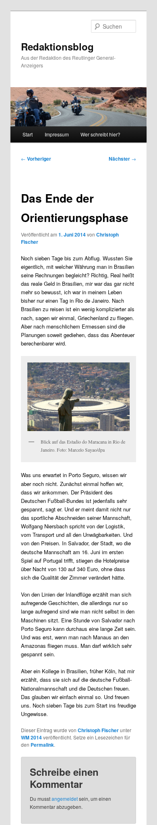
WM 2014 (31, 737)
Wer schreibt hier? (100, 134)
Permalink (42, 744)
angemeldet (65, 798)
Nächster (122, 158)
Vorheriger (36, 158)
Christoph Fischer (98, 730)
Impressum (57, 134)
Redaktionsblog (57, 46)
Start (28, 134)
